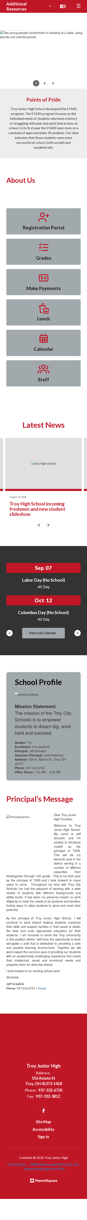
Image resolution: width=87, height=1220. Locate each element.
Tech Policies (16, 1164)
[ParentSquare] (43, 1180)
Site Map (43, 1121)
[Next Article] (48, 525)
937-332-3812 (48, 1096)
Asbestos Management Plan (44, 1169)
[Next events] (77, 633)
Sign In (43, 1136)
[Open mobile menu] (78, 6)
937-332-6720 (50, 1090)
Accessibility (43, 1129)
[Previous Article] (39, 525)
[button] (29, 6)
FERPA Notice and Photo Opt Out (54, 1164)
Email (42, 988)
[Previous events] (9, 633)
